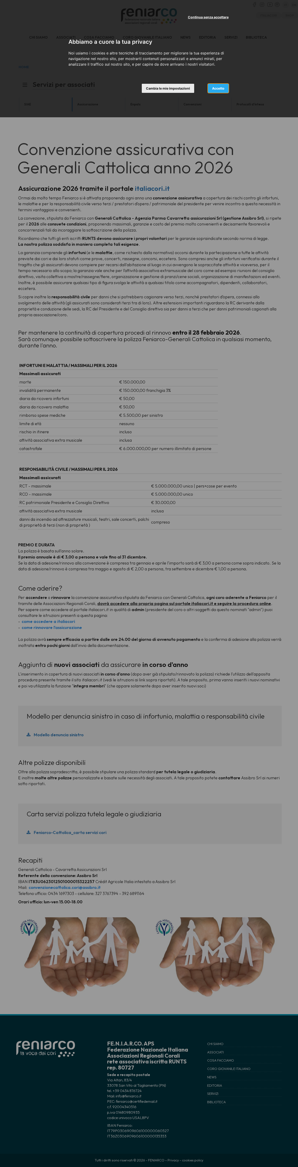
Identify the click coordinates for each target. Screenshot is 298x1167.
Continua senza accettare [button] (208, 17)
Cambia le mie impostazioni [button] (168, 88)
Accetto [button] (218, 88)
